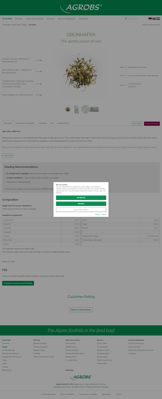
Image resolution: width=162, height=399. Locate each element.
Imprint (104, 214)
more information (81, 210)
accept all (81, 198)
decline (81, 204)
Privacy (97, 214)
